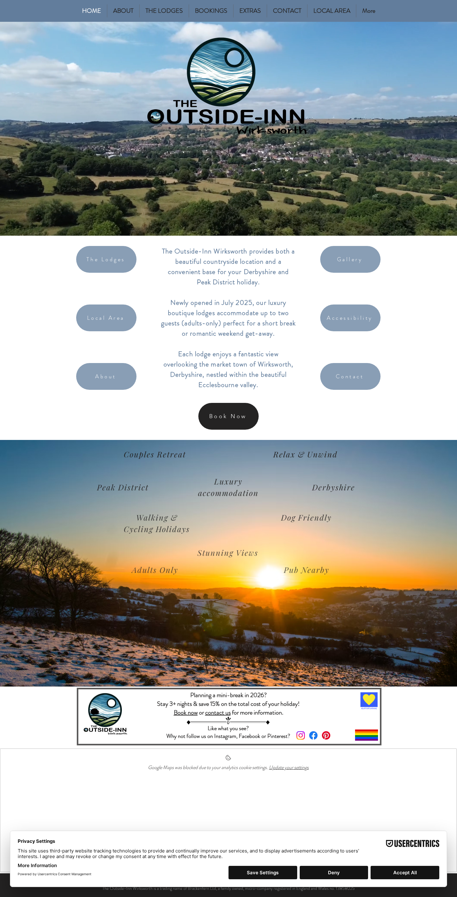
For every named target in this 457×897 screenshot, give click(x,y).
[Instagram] (300, 735)
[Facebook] (313, 735)
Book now (186, 712)
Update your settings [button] (289, 767)
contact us (218, 712)
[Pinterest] (326, 735)
